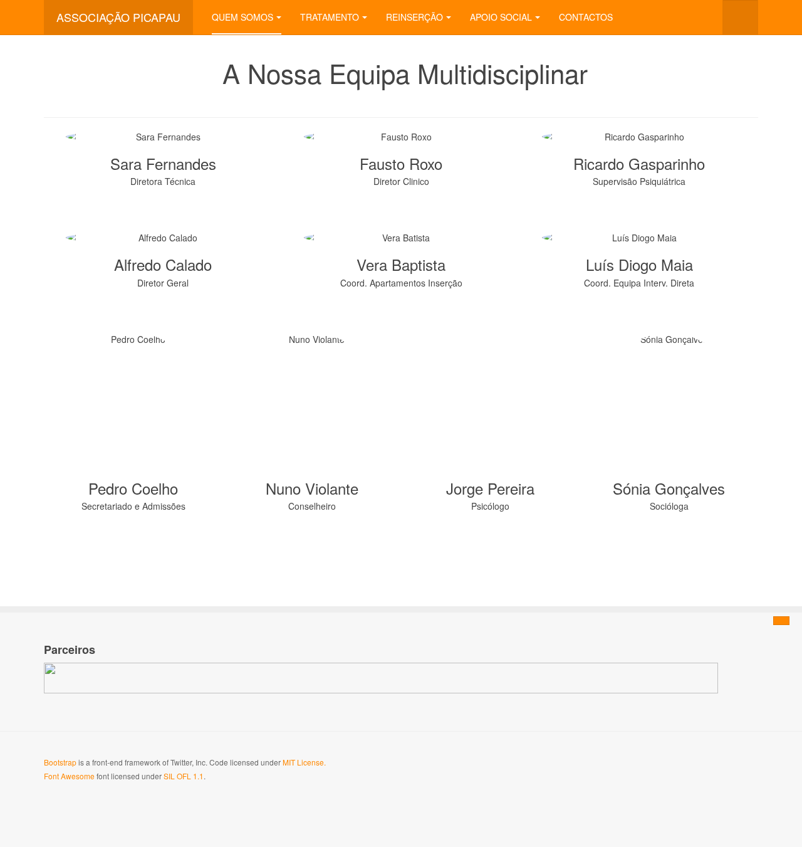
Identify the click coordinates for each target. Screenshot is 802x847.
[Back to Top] (781, 620)
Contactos (586, 17)
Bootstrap (60, 762)
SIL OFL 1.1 (184, 776)
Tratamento (329, 17)
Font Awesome (69, 776)
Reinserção (414, 17)
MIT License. (304, 762)
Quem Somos (242, 17)
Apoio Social (501, 17)
